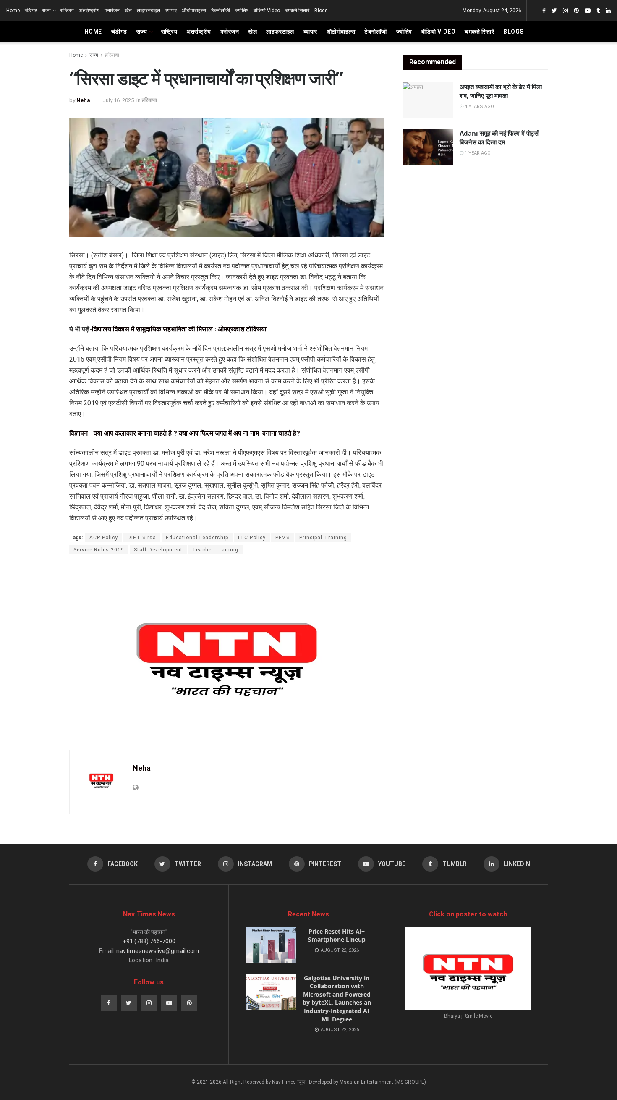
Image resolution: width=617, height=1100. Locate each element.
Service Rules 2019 (98, 550)
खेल (128, 10)
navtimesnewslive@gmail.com (157, 951)
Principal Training (323, 538)
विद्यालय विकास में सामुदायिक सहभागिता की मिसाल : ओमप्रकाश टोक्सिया (179, 329)
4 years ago (478, 106)
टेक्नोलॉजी (220, 10)
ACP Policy (103, 538)
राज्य (46, 10)
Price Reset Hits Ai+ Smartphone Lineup (337, 935)
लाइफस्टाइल (148, 10)
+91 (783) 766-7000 (149, 941)
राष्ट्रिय (67, 10)
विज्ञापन (78, 433)
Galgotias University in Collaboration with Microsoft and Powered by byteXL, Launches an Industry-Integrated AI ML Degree (337, 998)
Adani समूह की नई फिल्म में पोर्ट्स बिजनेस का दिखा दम (499, 137)
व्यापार (171, 10)
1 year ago (477, 153)
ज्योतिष (241, 10)
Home (13, 10)
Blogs (321, 10)
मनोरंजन (112, 10)
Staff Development (158, 550)
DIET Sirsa (142, 538)
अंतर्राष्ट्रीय (89, 10)
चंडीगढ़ (31, 10)
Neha (83, 100)
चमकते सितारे (297, 10)
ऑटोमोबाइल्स (194, 10)
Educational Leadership (197, 538)
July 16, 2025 (118, 100)
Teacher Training (215, 550)
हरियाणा (112, 55)
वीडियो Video (267, 10)
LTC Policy (252, 538)
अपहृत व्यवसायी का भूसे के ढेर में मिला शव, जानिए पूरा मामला (501, 91)
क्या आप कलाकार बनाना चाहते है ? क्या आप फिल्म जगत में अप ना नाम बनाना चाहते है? (197, 433)
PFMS (282, 538)
